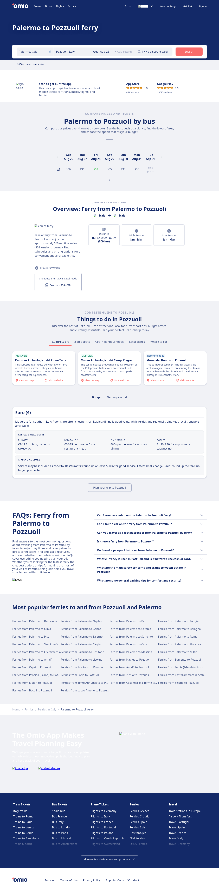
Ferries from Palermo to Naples (81, 621)
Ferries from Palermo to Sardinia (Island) (38, 644)
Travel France (177, 833)
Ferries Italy (138, 827)
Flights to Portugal (103, 827)
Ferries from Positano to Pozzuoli (82, 667)
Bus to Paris (60, 833)
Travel (173, 804)
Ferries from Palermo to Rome (177, 636)
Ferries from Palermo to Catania (130, 629)
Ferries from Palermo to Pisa (30, 636)
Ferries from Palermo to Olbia (31, 629)
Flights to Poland (102, 833)
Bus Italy (57, 822)
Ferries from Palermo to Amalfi (32, 659)
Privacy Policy (91, 880)
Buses (48, 6)
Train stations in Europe (185, 811)
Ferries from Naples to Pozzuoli (130, 659)
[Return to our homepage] (23, 6)
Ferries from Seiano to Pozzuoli (178, 683)
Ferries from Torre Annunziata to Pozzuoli (88, 683)
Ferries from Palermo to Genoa (81, 629)
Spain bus (58, 811)
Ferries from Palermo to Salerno (82, 636)
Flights (60, 6)
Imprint (50, 880)
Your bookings (168, 6)
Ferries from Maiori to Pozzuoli (32, 683)
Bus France (59, 816)
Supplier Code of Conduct (122, 880)
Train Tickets (21, 804)
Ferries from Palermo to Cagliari (81, 644)
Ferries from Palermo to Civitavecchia (36, 652)
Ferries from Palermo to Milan (177, 652)
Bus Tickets (59, 804)
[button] (102, 51)
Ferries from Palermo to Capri (129, 644)
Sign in (203, 6)
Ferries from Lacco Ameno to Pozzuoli (85, 690)
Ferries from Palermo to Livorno (81, 659)
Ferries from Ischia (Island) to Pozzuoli (183, 667)
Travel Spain (177, 827)
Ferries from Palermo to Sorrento (131, 636)
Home (16, 709)
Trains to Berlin (23, 833)
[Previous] (57, 157)
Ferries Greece (139, 811)
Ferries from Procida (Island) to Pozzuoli (38, 675)
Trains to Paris (23, 822)
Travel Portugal (179, 822)
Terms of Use (69, 880)
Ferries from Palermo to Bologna (179, 629)
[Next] (161, 157)
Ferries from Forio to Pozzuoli (80, 675)
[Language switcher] (145, 6)
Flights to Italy (100, 816)
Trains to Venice (24, 827)
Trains (37, 6)
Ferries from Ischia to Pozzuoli (129, 675)
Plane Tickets (100, 804)
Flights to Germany (103, 811)
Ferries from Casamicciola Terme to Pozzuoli (138, 683)
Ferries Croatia (140, 816)
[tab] (60, 342)
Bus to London (62, 827)
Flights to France (102, 822)
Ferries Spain (138, 822)
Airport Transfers (180, 816)
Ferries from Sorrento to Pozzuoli (180, 659)
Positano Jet (138, 833)
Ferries (72, 6)
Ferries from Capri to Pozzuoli (31, 667)
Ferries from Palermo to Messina (131, 652)
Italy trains (20, 811)
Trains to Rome (23, 816)
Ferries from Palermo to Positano (82, 652)
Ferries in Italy (47, 709)
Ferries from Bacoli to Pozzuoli (32, 690)
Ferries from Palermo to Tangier (179, 621)
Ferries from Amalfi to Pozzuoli (130, 667)
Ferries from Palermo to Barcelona (34, 621)
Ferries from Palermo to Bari (128, 621)
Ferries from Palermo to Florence (179, 644)
